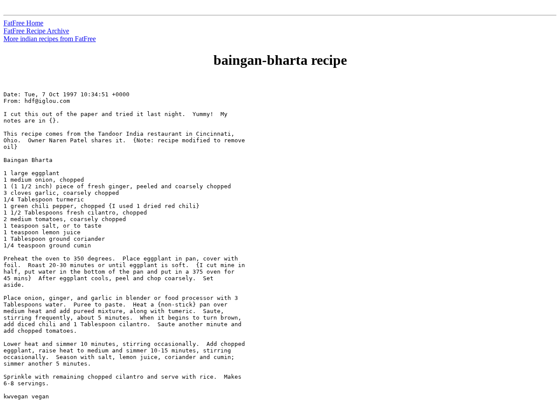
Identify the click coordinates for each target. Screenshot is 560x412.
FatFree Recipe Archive (36, 31)
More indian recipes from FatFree (50, 38)
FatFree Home (23, 23)
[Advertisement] (520, 210)
